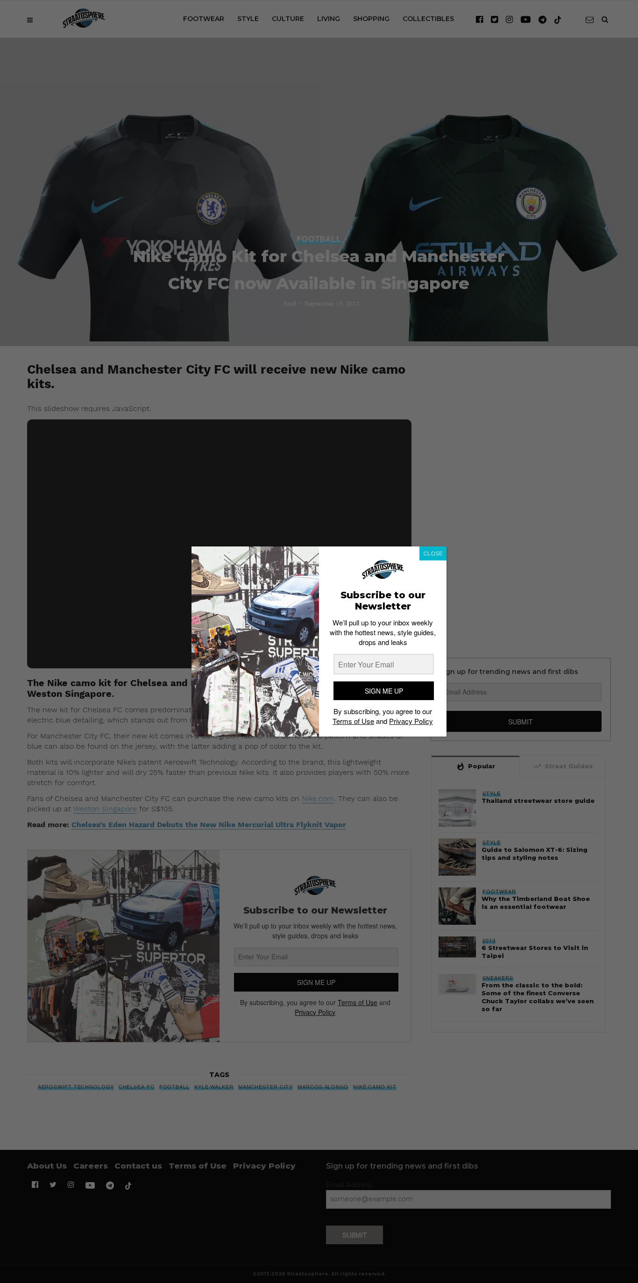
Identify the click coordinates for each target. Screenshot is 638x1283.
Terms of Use (353, 721)
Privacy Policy (411, 721)
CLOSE (433, 553)
